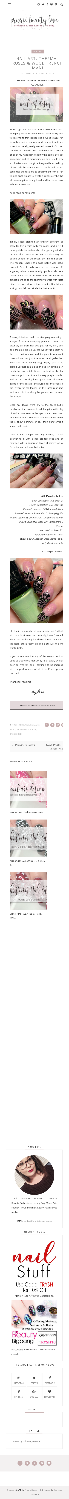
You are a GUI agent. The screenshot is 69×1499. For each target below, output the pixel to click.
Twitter (34, 1383)
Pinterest (19, 1397)
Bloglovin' (49, 1397)
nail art (34, 725)
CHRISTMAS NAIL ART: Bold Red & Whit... (26, 915)
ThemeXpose (31, 1490)
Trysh (27, 73)
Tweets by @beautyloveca (26, 1441)
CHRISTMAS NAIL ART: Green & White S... (27, 863)
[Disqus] (38, 987)
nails (13, 729)
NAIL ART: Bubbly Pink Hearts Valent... (27, 812)
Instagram (19, 1383)
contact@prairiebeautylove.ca (38, 1221)
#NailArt (37, 51)
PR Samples (23, 729)
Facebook (49, 1383)
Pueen (33, 729)
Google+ (34, 1397)
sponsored (16, 734)
